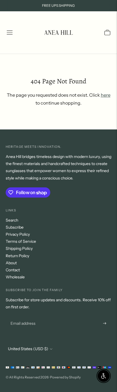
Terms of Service (21, 241)
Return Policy (17, 255)
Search (12, 220)
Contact (13, 269)
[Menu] (10, 32)
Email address (22, 317)
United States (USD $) (28, 348)
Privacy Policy (18, 234)
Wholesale (15, 277)
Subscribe (15, 227)
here (105, 95)
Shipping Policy (19, 248)
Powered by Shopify (65, 377)
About (11, 262)
